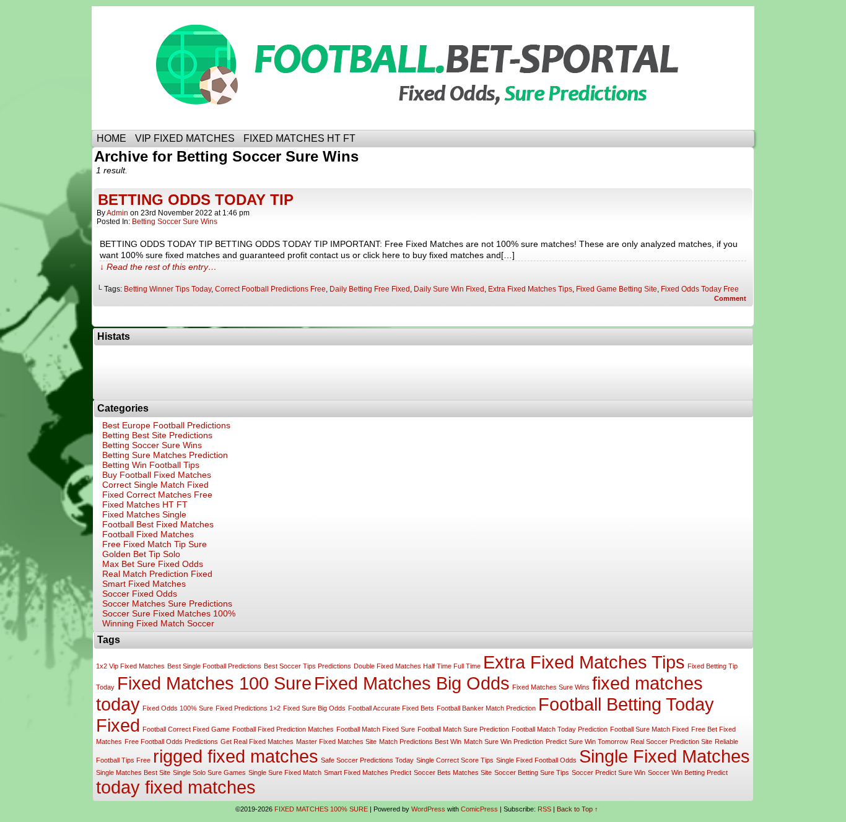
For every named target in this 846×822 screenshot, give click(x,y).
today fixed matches (176, 787)
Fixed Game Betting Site (616, 289)
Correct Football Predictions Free (270, 289)
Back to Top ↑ (577, 809)
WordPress (428, 809)
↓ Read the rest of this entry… (158, 267)
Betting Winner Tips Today (167, 289)
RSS (544, 809)
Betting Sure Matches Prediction (165, 455)
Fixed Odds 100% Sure (177, 708)
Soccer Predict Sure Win (608, 772)
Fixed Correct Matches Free (157, 495)
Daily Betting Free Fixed (369, 289)
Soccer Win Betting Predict (688, 772)
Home (111, 138)
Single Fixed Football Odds (536, 760)
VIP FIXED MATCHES (185, 138)
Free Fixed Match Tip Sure (154, 544)
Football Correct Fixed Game (186, 729)
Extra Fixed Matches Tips (530, 289)
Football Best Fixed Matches (158, 524)
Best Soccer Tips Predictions (307, 666)
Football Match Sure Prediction (463, 729)
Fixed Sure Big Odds (314, 708)
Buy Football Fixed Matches (156, 475)
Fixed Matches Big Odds (412, 683)
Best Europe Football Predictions (166, 425)
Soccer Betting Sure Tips (531, 772)
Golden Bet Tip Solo (141, 554)
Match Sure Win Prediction (503, 741)
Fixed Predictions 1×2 (248, 708)
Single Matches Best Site (133, 772)
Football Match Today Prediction (560, 729)
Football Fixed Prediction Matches (283, 729)
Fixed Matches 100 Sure (214, 683)
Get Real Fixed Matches (257, 741)
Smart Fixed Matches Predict (367, 772)
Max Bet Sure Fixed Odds (152, 564)
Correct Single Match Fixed (155, 485)
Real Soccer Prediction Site (671, 741)
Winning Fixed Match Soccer (158, 623)
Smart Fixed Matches (144, 584)
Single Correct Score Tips (455, 760)
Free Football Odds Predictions (171, 741)
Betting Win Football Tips (150, 465)
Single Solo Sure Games (209, 772)
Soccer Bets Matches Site (453, 772)
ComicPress (479, 809)
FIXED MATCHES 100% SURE (432, 68)
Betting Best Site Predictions (157, 435)
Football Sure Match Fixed (649, 729)
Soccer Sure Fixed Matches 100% (168, 613)
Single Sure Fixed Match (284, 772)
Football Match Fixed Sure (375, 729)
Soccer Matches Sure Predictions (167, 603)
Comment (731, 298)
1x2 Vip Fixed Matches (130, 666)
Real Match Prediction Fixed (157, 574)
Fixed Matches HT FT (145, 504)
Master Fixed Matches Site (336, 741)
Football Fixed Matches (148, 534)
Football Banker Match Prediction (486, 708)
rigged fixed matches (235, 756)
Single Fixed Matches (664, 756)
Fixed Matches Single (144, 514)
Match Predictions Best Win (420, 741)
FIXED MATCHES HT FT (299, 138)
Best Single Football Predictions (214, 666)
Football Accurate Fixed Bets (391, 708)
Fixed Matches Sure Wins (551, 687)
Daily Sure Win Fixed (449, 289)
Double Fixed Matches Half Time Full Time (417, 666)
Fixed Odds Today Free (700, 289)
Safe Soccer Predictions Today (367, 760)
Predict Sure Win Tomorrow (587, 741)
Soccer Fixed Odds (139, 594)
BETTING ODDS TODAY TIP (196, 199)
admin (117, 213)
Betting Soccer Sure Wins (174, 221)
